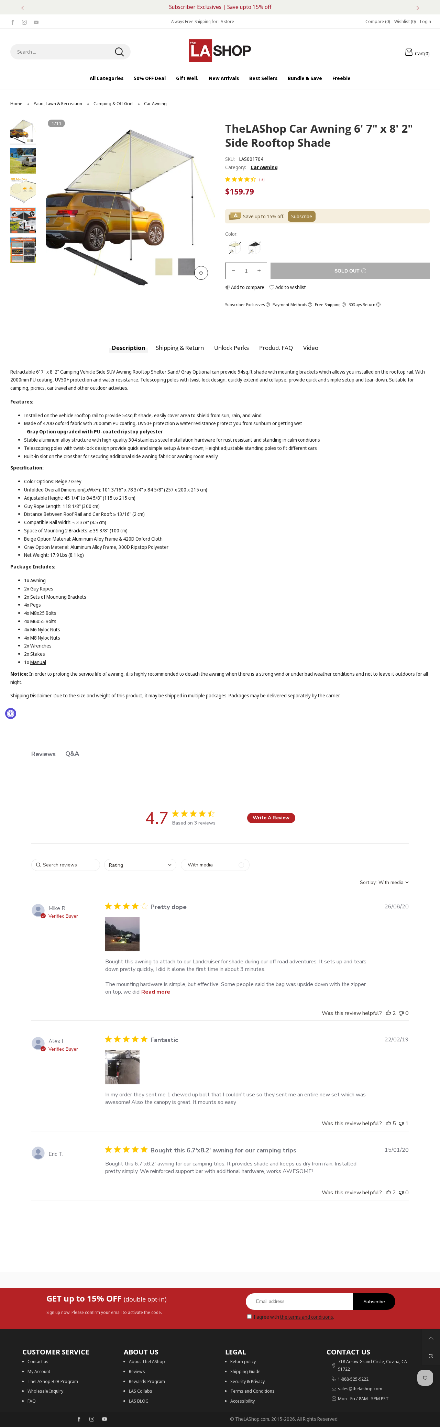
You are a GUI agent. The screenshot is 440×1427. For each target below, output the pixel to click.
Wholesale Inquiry (45, 1391)
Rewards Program (147, 1381)
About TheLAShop (147, 1361)
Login (425, 21)
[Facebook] (13, 21)
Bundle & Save (305, 78)
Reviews (137, 1371)
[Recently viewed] (431, 1356)
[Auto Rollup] (235, 247)
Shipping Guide (245, 1371)
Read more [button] (155, 992)
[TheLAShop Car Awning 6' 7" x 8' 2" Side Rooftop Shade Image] (23, 131)
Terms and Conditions (252, 1391)
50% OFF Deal (150, 78)
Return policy (243, 1361)
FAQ (32, 1401)
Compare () (377, 21)
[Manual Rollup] (254, 247)
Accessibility (242, 1401)
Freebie (341, 78)
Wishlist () (405, 21)
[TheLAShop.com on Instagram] (92, 1419)
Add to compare (247, 287)
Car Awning (264, 167)
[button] (61, 202)
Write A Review (271, 818)
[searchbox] (65, 865)
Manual (38, 662)
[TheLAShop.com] (220, 50)
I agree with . (294, 1317)
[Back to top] (431, 1338)
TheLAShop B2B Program (53, 1381)
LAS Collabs (140, 1391)
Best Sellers (263, 78)
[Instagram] (24, 21)
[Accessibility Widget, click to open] (10, 713)
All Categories (106, 78)
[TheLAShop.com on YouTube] (104, 1419)
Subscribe (374, 1301)
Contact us (38, 1361)
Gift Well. (187, 78)
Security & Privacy (247, 1381)
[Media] (201, 273)
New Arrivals (224, 78)
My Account (39, 1371)
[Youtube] (36, 21)
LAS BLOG (138, 1401)
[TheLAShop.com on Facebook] (79, 1419)
